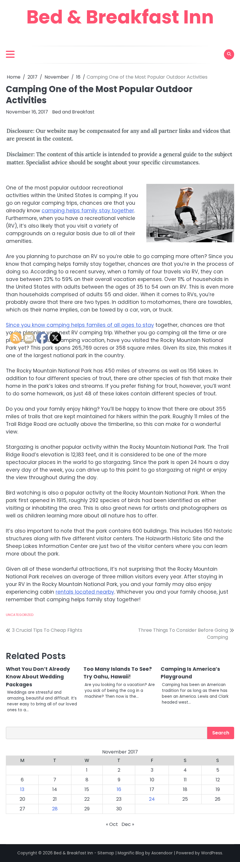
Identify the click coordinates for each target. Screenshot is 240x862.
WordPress (211, 853)
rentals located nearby (85, 591)
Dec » (127, 824)
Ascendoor (162, 853)
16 (119, 789)
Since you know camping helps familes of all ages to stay (80, 324)
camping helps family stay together (88, 210)
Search (220, 733)
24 (152, 799)
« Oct (112, 824)
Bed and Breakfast (73, 112)
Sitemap (105, 853)
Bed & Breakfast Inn (120, 17)
